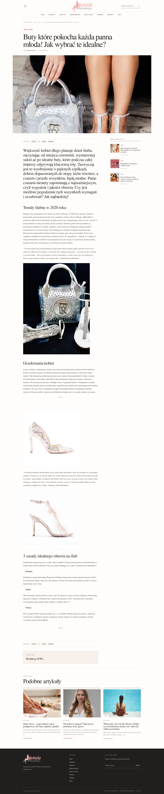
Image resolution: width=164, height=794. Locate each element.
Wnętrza (110, 14)
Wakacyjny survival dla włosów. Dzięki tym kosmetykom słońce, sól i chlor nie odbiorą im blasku (121, 726)
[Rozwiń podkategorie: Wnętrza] (113, 14)
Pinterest (44, 141)
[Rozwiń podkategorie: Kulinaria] (55, 14)
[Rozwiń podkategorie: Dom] (44, 14)
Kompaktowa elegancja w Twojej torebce (129, 164)
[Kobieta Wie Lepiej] (82, 6)
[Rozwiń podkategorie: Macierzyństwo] (80, 14)
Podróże (100, 14)
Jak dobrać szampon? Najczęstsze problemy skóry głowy (78, 725)
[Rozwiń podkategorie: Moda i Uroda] (93, 14)
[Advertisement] (60, 402)
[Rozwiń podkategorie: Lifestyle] (66, 14)
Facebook (34, 141)
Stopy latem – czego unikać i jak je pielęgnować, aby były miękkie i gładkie (41, 725)
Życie (119, 14)
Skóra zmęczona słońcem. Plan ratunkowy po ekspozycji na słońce (130, 150)
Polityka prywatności (111, 790)
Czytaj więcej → (28, 738)
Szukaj (138, 765)
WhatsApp (51, 141)
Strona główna (27, 22)
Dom (42, 14)
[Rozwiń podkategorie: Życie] (122, 14)
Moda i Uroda (88, 14)
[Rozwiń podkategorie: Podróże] (103, 14)
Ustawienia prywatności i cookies (130, 790)
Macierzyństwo (75, 14)
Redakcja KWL (31, 50)
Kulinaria (51, 14)
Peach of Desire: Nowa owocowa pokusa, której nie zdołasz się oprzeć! (130, 179)
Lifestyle (62, 14)
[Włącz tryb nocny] (25, 6)
